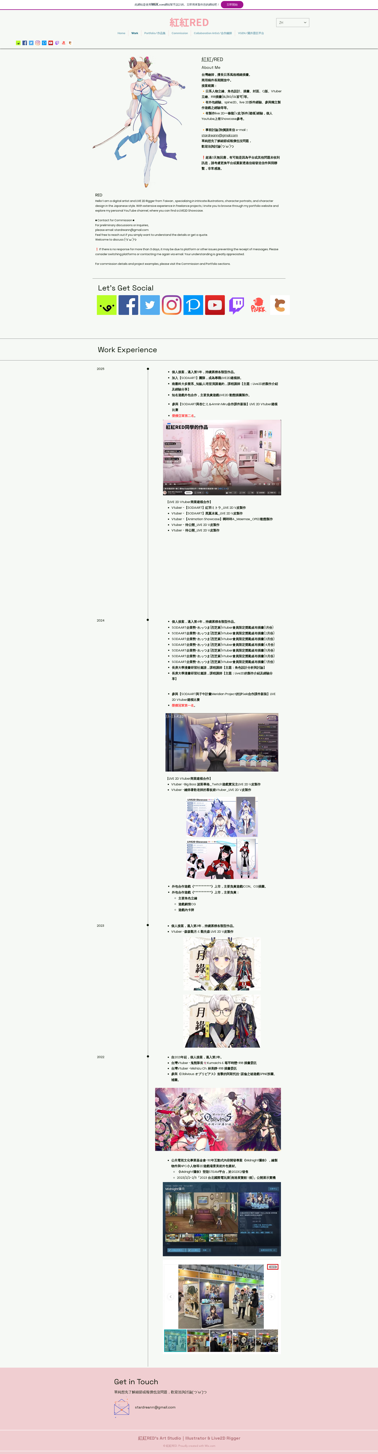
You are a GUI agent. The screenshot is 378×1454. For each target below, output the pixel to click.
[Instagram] (37, 43)
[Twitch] (57, 43)
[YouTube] (50, 43)
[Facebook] (24, 43)
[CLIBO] (70, 43)
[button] (155, 33)
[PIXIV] (44, 43)
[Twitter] (31, 43)
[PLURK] (63, 43)
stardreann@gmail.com (220, 135)
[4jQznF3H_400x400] (18, 43)
